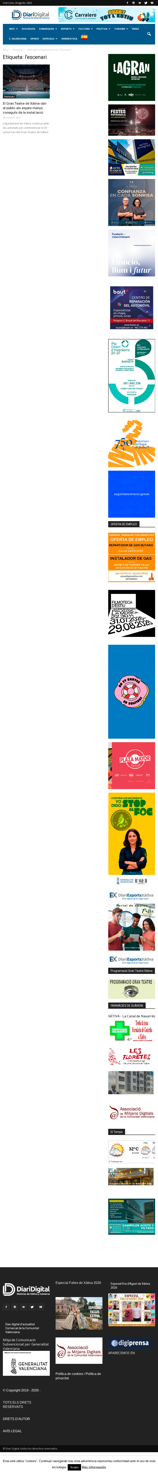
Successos (28, 28)
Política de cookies (69, 1374)
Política (101, 28)
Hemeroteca (69, 38)
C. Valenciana (18, 38)
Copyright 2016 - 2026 (22, 1390)
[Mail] (140, 2)
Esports (66, 28)
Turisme (119, 28)
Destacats (9, 96)
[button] (149, 34)
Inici (12, 28)
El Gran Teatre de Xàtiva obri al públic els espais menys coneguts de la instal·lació (24, 108)
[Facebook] (127, 2)
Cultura (84, 28)
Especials (49, 38)
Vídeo (135, 28)
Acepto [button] (74, 1467)
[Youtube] (152, 2)
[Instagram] (133, 2)
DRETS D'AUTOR (16, 1419)
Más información (94, 1467)
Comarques (46, 28)
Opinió (34, 38)
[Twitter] (146, 2)
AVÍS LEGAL (12, 1431)
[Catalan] (86, 39)
